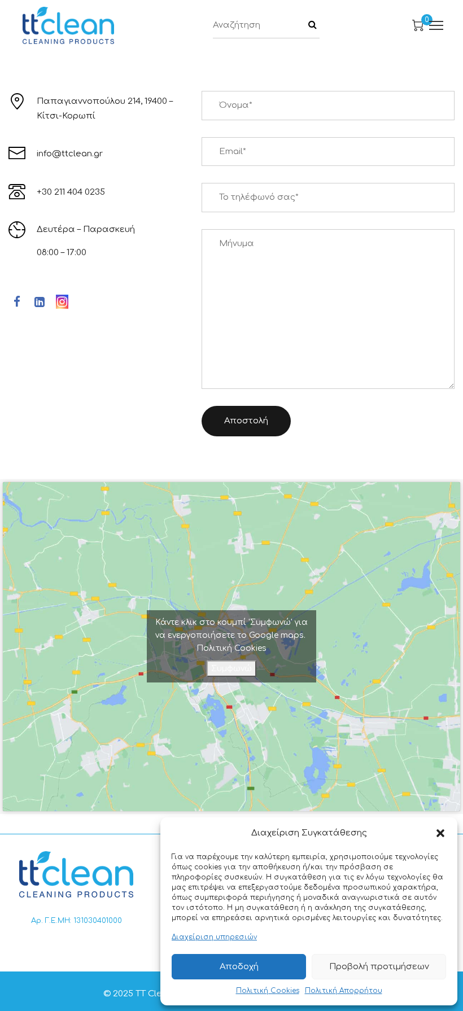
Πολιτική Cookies (267, 991)
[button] (440, 833)
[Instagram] (62, 303)
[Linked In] (39, 303)
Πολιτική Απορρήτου (343, 991)
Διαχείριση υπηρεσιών (214, 937)
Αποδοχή (239, 966)
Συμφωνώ (231, 668)
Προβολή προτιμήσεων (379, 966)
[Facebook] (16, 303)
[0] (417, 25)
